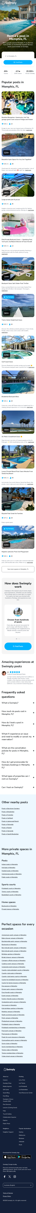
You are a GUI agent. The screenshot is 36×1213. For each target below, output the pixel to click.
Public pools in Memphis (10, 877)
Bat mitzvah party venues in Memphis (14, 951)
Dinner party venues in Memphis (12, 989)
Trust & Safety (7, 1114)
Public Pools (6, 1123)
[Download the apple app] (10, 1157)
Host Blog (6, 1096)
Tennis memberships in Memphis (12, 1053)
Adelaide (21, 1141)
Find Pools (19, 62)
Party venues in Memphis (10, 1018)
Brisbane (21, 1138)
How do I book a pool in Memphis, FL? (12, 724)
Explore (5, 1120)
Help (4, 1111)
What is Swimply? (10, 702)
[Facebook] (4, 1176)
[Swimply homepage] (18, 3)
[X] (9, 1176)
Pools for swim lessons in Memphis (13, 1037)
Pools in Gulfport (7, 818)
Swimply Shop (7, 1083)
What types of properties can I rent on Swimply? (15, 777)
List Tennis (22, 1083)
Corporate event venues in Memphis (13, 967)
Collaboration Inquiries (9, 1117)
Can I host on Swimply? (12, 787)
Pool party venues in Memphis (11, 1031)
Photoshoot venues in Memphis (12, 1021)
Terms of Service (8, 1193)
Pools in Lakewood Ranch (10, 821)
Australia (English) (9, 1185)
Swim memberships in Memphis (12, 1047)
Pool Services (7, 1104)
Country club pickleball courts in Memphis (15, 970)
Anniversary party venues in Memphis (14, 935)
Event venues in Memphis (10, 996)
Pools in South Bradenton (10, 834)
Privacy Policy (7, 1196)
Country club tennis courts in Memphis (14, 976)
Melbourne (22, 1135)
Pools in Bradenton (8, 812)
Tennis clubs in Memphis (10, 1050)
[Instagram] (14, 1176)
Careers (5, 1080)
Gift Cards (6, 1089)
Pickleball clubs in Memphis (11, 1024)
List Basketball (23, 1089)
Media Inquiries (7, 1086)
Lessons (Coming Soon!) (10, 1108)
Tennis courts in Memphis (10, 892)
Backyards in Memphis (9, 906)
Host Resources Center (26, 1093)
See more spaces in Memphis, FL (18, 569)
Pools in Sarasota (7, 831)
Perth (20, 1145)
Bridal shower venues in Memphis (13, 957)
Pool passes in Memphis (9, 1034)
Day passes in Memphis (9, 986)
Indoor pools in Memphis (10, 864)
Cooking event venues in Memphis (13, 964)
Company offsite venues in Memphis (13, 961)
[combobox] (18, 56)
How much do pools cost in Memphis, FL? (14, 713)
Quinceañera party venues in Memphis (14, 1040)
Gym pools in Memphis (9, 1005)
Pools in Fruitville (7, 815)
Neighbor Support (8, 1132)
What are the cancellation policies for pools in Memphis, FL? (15, 751)
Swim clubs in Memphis (9, 1044)
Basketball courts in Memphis (11, 895)
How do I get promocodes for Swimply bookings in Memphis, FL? (16, 765)
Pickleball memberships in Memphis (13, 1028)
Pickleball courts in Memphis (11, 888)
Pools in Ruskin (7, 828)
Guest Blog (6, 1093)
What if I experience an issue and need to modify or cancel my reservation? (16, 736)
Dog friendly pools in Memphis (12, 992)
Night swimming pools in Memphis (13, 1015)
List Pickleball (23, 1086)
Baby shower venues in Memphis (12, 938)
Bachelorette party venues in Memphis (14, 941)
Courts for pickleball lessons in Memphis (15, 980)
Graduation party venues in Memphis (14, 1002)
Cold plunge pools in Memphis (12, 874)
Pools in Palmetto (7, 824)
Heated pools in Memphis (10, 871)
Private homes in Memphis (10, 909)
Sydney (21, 1132)
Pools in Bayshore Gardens (11, 809)
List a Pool (22, 1080)
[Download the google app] (24, 1157)
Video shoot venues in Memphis (12, 1056)
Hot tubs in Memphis (8, 868)
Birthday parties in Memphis (11, 954)
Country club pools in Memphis (12, 973)
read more (29, 130)
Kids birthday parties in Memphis (12, 1008)
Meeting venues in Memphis (11, 1012)
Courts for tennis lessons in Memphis (14, 983)
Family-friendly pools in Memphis (13, 999)
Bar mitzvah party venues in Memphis (14, 948)
